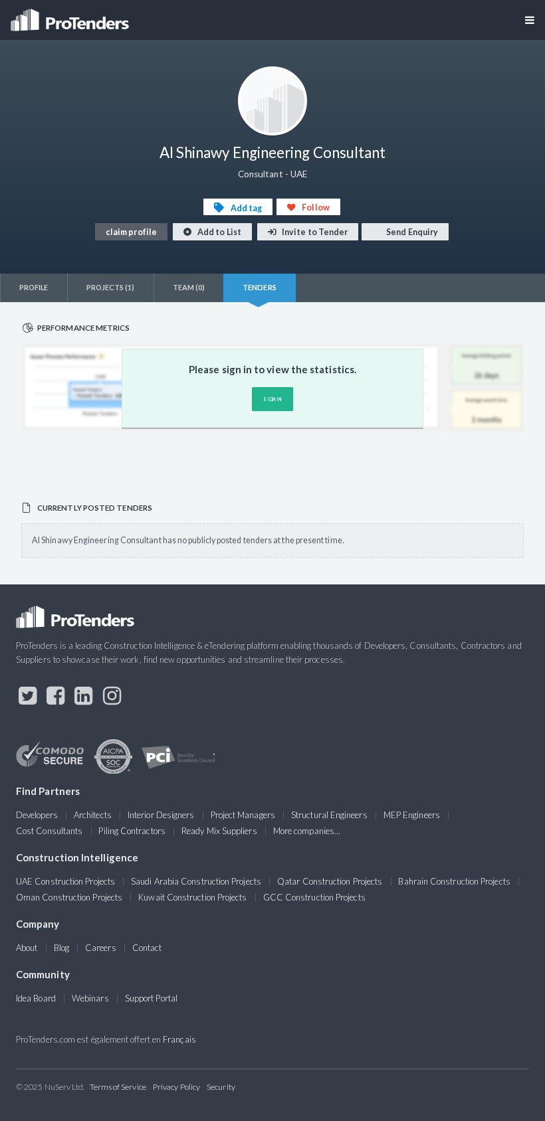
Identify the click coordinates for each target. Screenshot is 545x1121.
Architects (93, 815)
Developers (37, 815)
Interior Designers (161, 815)
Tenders (259, 287)
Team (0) (189, 287)
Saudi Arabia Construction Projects (196, 881)
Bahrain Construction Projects (454, 881)
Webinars (90, 998)
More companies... (306, 830)
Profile (34, 287)
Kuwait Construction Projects (192, 897)
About (26, 947)
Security (221, 1087)
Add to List (218, 232)
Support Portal (151, 998)
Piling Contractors (131, 830)
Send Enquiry (411, 232)
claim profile (131, 232)
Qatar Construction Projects (329, 881)
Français (179, 1039)
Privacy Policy (176, 1087)
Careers (100, 947)
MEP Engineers (411, 815)
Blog (61, 947)
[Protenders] (71, 15)
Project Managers (243, 815)
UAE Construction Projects (65, 881)
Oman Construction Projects (69, 897)
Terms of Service (118, 1087)
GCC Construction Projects (314, 897)
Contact (147, 947)
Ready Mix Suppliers (219, 830)
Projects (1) (110, 287)
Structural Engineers (329, 815)
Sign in (272, 399)
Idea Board (36, 998)
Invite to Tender (314, 232)
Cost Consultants (49, 830)
